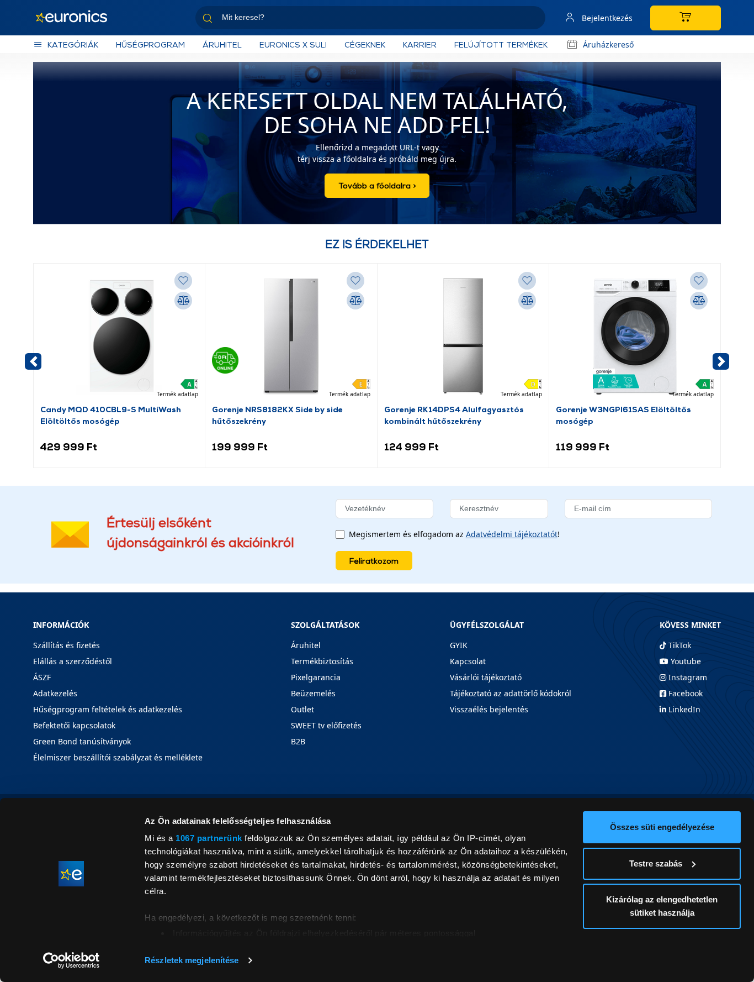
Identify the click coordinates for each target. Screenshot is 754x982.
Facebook (684, 693)
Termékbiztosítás (322, 661)
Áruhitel (222, 44)
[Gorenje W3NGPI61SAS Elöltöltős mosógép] (634, 336)
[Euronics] (77, 17)
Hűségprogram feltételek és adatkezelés (107, 709)
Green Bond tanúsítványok (82, 741)
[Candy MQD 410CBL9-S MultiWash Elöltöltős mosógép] (119, 336)
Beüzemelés (313, 693)
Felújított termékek (501, 44)
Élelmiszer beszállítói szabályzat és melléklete (118, 757)
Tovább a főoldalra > (377, 185)
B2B (298, 741)
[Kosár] (685, 18)
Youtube (684, 661)
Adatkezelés (55, 693)
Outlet (302, 709)
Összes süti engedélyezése (662, 827)
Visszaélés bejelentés (489, 709)
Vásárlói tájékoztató (486, 677)
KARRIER (420, 44)
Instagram (686, 677)
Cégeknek (364, 44)
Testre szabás (655, 863)
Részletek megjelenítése (191, 960)
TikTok (678, 645)
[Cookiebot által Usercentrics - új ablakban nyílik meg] (71, 960)
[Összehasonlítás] (183, 300)
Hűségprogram (150, 44)
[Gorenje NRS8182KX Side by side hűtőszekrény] (291, 336)
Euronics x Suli (293, 44)
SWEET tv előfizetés (326, 725)
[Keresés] (532, 20)
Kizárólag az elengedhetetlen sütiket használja (662, 906)
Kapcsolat (468, 661)
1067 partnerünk (209, 838)
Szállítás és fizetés (66, 645)
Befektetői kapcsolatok (74, 725)
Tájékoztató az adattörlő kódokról (510, 693)
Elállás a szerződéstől (72, 661)
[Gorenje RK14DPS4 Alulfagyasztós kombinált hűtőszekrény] (463, 336)
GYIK (459, 645)
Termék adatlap (177, 394)
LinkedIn (683, 709)
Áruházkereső (608, 44)
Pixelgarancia (316, 677)
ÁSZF (42, 677)
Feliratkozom (374, 560)
